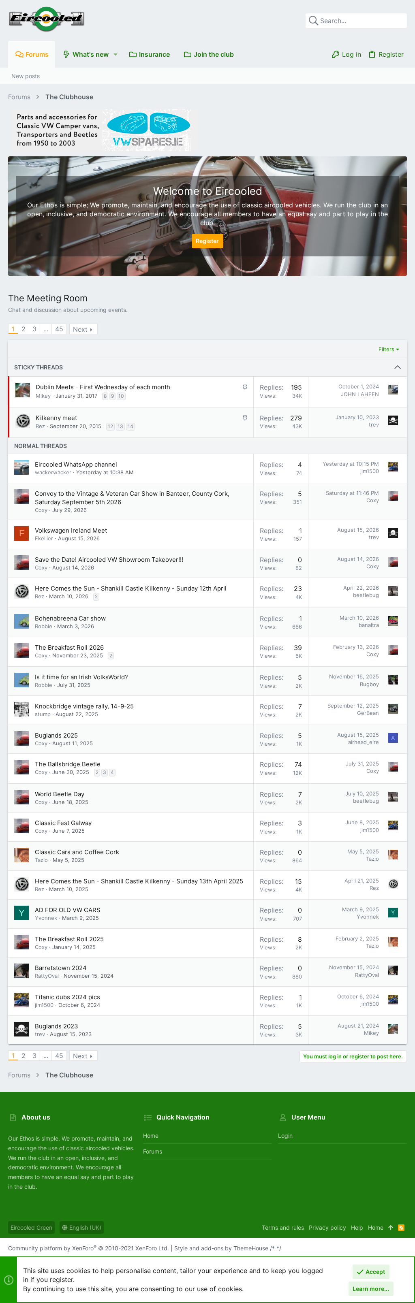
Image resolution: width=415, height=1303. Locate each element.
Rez (40, 426)
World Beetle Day (59, 794)
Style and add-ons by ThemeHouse (221, 1248)
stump (43, 714)
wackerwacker (53, 472)
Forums (152, 1151)
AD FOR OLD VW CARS (68, 910)
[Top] (391, 1227)
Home (150, 1135)
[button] (115, 54)
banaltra (369, 625)
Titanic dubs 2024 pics (67, 997)
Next (80, 329)
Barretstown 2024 (61, 968)
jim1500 (369, 471)
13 (120, 426)
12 (110, 426)
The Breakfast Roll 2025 (69, 939)
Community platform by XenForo (88, 1248)
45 (59, 329)
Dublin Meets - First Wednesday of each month (103, 387)
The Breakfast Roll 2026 (69, 647)
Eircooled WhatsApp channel (76, 464)
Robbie (43, 626)
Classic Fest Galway (63, 823)
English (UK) (84, 1227)
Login (285, 1135)
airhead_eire (363, 742)
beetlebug (366, 595)
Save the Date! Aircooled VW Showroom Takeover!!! (109, 559)
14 (130, 426)
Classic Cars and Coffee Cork (77, 852)
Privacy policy (327, 1227)
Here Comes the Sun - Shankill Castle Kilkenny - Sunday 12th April (131, 588)
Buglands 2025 (56, 735)
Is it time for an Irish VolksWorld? (81, 677)
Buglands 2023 (56, 1026)
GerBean (368, 713)
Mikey (43, 395)
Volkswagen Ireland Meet (71, 530)
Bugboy (369, 684)
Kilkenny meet (56, 418)
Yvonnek (46, 918)
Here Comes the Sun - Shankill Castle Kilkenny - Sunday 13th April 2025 (139, 881)
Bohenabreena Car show (70, 618)
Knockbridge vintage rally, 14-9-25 (84, 706)
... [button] (45, 329)
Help (357, 1227)
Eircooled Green (31, 1227)
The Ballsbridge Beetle (68, 764)
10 (121, 396)
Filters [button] (386, 349)
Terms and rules (283, 1227)
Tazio (41, 860)
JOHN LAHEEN (360, 394)
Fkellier (44, 538)
